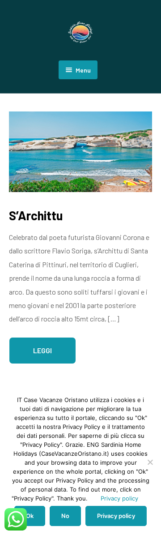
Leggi (42, 350)
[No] (149, 462)
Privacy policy (119, 498)
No (65, 515)
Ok (30, 515)
